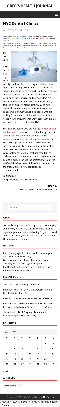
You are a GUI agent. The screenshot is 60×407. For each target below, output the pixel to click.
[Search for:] (30, 207)
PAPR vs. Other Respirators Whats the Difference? (28, 298)
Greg (25, 29)
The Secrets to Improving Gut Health (21, 284)
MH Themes (48, 397)
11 (7, 353)
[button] (55, 14)
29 (37, 363)
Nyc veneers (44, 139)
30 (45, 363)
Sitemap (6, 405)
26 (14, 363)
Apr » (12, 371)
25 (7, 363)
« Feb (5, 371)
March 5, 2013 (12, 29)
